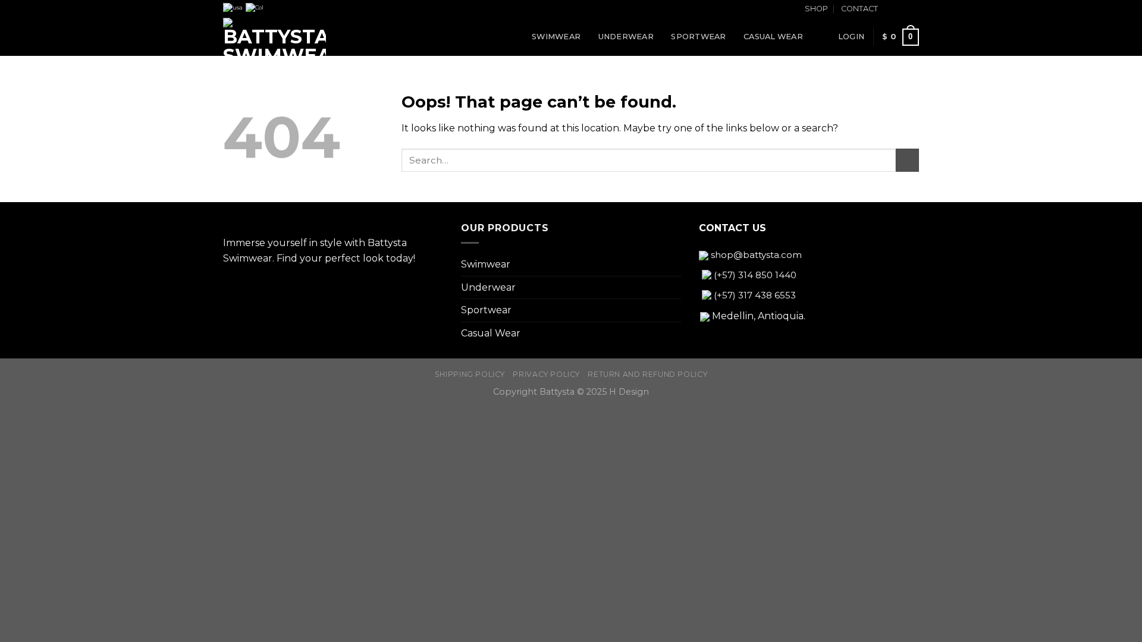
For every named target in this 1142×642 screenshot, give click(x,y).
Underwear (626, 36)
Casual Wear (773, 36)
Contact (859, 8)
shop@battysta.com (755, 254)
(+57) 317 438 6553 (753, 295)
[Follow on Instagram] (901, 9)
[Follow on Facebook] (890, 9)
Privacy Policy (546, 374)
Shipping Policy (470, 374)
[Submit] (907, 160)
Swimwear (556, 36)
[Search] (824, 37)
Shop (816, 8)
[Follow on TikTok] (913, 9)
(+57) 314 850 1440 (753, 275)
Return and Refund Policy (647, 374)
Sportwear (698, 36)
